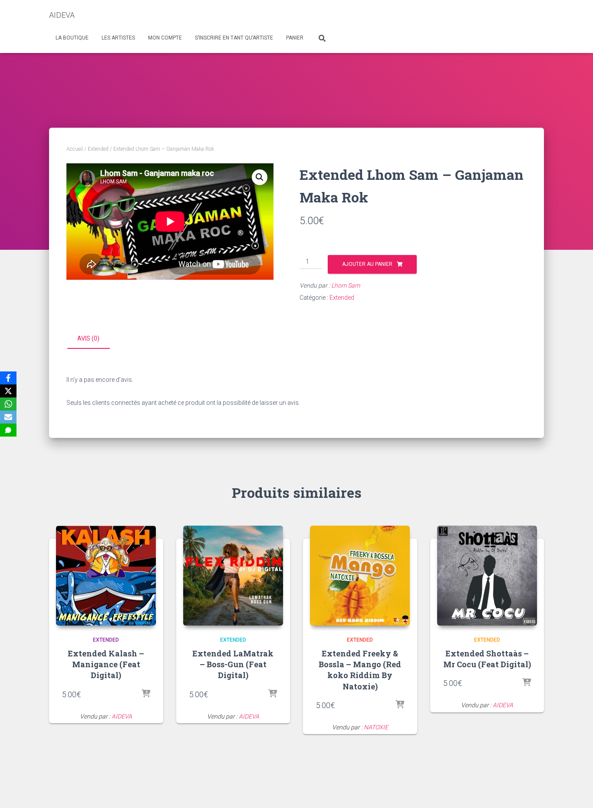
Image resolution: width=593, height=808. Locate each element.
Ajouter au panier (367, 264)
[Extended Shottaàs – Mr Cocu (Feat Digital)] (487, 576)
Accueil (74, 149)
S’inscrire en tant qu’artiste (234, 38)
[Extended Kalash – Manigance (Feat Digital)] (106, 576)
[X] (8, 390)
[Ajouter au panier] (146, 694)
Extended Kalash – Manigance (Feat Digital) (106, 664)
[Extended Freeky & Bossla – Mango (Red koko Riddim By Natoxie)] (360, 576)
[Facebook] (8, 377)
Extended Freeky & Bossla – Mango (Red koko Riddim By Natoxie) (360, 670)
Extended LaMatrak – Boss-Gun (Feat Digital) (232, 664)
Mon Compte (165, 38)
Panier (294, 38)
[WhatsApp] (8, 404)
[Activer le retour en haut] (576, 790)
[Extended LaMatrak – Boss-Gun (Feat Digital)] (233, 576)
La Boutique (72, 38)
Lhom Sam (345, 285)
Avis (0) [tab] (88, 338)
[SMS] (8, 430)
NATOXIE (376, 727)
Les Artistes (118, 38)
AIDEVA (122, 716)
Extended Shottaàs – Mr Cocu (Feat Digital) (487, 658)
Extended (98, 149)
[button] (259, 177)
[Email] (8, 417)
